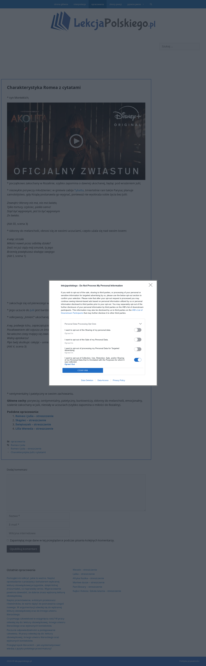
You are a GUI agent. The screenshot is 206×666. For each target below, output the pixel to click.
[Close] (151, 286)
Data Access (103, 380)
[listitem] (103, 323)
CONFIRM (83, 370)
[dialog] (103, 333)
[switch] (137, 330)
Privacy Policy (119, 380)
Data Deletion (87, 380)
